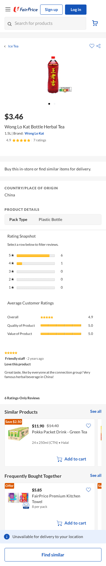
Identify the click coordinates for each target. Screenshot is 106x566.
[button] (98, 46)
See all (95, 411)
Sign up (51, 9)
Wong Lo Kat (34, 133)
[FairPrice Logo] (26, 9)
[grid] (53, 443)
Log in (76, 9)
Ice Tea (13, 46)
